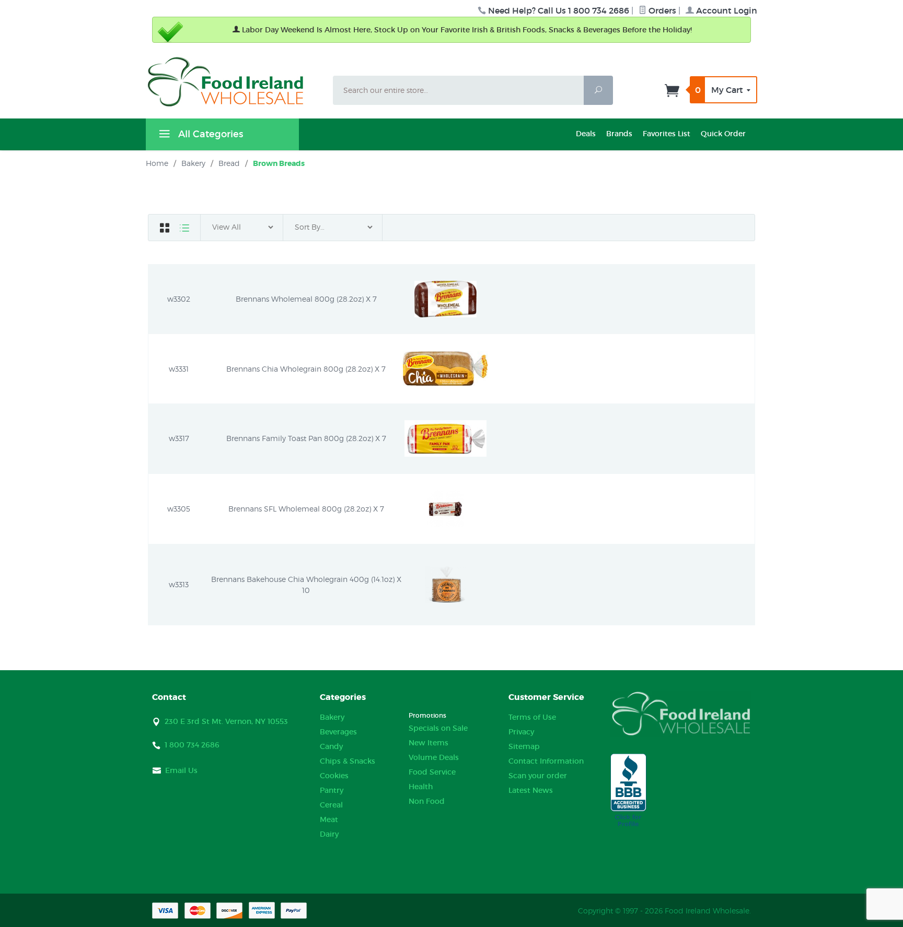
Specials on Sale (438, 728)
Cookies (334, 775)
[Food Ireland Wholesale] (233, 81)
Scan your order (537, 775)
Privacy (521, 731)
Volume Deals (434, 757)
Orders (661, 10)
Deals (586, 133)
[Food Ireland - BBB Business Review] (628, 790)
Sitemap (524, 746)
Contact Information (546, 761)
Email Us (181, 770)
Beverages (338, 731)
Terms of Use (532, 717)
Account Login (725, 10)
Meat (329, 819)
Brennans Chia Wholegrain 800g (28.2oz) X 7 (306, 368)
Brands (619, 133)
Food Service (432, 772)
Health (421, 786)
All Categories (209, 134)
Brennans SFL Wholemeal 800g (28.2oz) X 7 (306, 508)
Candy (331, 746)
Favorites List (666, 133)
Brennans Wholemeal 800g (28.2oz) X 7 (306, 298)
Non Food (427, 801)
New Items (428, 742)
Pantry (331, 790)
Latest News (530, 790)
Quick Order (723, 133)
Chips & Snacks (347, 761)
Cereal (331, 805)
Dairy (329, 834)
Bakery (332, 717)
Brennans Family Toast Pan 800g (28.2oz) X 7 (306, 438)
